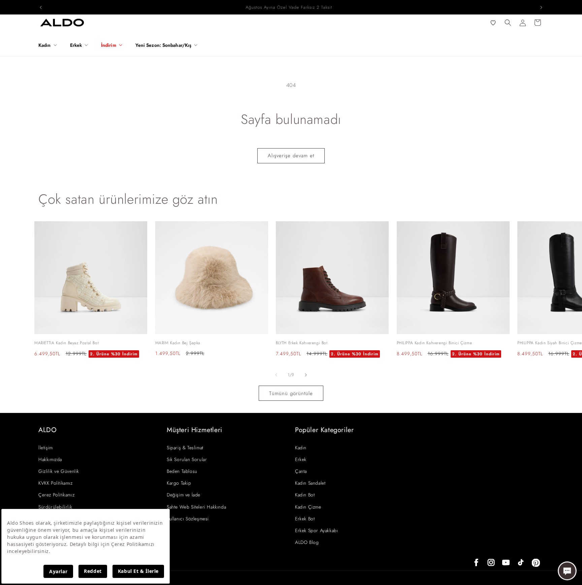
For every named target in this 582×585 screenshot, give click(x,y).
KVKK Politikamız (55, 483)
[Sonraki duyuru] (541, 7)
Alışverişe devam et (291, 155)
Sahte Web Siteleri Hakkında (196, 506)
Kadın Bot (305, 494)
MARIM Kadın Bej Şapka (178, 343)
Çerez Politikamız (56, 494)
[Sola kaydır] (276, 374)
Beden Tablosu (182, 471)
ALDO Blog (307, 542)
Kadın (300, 447)
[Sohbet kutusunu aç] (567, 570)
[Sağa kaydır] (305, 374)
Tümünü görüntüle (291, 393)
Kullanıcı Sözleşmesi (188, 518)
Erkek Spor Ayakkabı (316, 530)
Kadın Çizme (308, 506)
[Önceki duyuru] (40, 7)
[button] (50, 45)
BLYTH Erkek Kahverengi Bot (302, 343)
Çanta (301, 471)
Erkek (300, 459)
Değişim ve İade (183, 494)
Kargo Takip (179, 483)
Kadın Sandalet (310, 483)
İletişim (45, 447)
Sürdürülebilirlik (55, 506)
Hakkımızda (50, 459)
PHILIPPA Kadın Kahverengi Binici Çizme (434, 343)
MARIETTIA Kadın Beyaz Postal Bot (66, 343)
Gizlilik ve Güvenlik (58, 471)
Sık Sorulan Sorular (187, 459)
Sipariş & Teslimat (185, 447)
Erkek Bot (305, 518)
